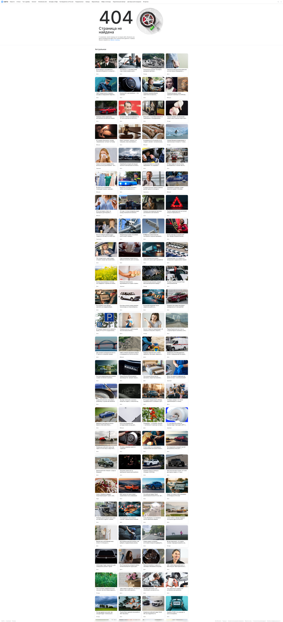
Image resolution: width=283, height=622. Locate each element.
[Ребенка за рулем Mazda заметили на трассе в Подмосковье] (153, 88)
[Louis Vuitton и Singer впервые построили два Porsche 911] (177, 513)
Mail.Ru (3, 620)
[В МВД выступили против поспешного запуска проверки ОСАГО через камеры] (153, 230)
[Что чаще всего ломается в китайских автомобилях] (177, 583)
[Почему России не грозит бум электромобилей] (177, 277)
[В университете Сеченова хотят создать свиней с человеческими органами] (153, 135)
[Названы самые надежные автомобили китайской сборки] (106, 112)
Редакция (224, 620)
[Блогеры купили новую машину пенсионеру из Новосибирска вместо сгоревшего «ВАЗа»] (130, 300)
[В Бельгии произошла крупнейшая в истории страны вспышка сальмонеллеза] (130, 277)
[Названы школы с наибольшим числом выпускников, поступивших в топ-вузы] (130, 324)
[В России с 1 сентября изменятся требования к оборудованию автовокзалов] (153, 112)
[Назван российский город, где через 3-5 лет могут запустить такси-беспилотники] (106, 442)
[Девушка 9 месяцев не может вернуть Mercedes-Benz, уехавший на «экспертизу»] (106, 418)
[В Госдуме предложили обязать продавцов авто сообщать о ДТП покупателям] (153, 395)
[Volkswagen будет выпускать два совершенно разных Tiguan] (106, 560)
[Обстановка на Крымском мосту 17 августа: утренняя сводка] (106, 348)
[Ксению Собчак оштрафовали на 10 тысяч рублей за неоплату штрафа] (130, 112)
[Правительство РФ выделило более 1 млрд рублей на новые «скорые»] (177, 348)
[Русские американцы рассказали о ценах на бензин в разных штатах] (106, 371)
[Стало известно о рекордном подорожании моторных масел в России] (153, 442)
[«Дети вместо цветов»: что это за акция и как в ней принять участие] (130, 583)
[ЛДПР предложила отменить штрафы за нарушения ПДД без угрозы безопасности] (106, 88)
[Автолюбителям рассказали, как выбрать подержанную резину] (130, 536)
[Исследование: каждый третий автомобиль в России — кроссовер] (177, 442)
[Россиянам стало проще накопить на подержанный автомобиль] (106, 300)
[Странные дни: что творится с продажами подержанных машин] (177, 253)
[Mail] (2, 2)
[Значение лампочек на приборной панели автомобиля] (130, 466)
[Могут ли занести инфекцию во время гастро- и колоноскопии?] (177, 371)
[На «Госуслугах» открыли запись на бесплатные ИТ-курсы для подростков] (130, 560)
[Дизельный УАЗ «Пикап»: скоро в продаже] (106, 466)
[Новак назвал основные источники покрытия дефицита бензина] (153, 536)
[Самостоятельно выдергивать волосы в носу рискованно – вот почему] (106, 159)
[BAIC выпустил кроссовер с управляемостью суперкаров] (130, 489)
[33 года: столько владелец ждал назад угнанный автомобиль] (130, 206)
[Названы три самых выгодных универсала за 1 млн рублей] (177, 300)
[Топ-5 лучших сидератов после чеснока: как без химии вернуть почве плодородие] (106, 583)
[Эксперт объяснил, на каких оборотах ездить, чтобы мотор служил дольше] (130, 395)
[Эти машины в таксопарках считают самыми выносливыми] (130, 513)
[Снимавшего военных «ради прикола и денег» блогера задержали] (177, 182)
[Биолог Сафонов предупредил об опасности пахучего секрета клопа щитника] (153, 324)
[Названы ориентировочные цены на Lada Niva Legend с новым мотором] (106, 513)
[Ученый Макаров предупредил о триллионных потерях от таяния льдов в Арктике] (177, 135)
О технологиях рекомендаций (259, 620)
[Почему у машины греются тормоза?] (130, 442)
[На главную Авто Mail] (5, 2)
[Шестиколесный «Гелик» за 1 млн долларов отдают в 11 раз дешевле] (177, 466)
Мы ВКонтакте (218, 620)
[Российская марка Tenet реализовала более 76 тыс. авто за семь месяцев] (153, 489)
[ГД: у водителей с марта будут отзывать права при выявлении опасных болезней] (106, 253)
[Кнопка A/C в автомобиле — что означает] (130, 88)
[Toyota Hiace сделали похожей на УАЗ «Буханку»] (130, 607)
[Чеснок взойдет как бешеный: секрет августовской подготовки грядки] (177, 112)
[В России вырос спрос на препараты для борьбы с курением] (106, 206)
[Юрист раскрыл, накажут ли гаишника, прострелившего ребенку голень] (130, 135)
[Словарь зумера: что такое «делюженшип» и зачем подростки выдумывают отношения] (177, 395)
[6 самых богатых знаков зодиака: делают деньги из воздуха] (153, 182)
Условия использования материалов (236, 620)
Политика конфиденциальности (273, 620)
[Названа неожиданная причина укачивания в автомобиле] (153, 206)
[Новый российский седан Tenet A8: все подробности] (153, 607)
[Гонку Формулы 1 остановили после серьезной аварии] (153, 513)
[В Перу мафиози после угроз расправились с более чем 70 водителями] (177, 159)
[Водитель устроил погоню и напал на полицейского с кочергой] (130, 182)
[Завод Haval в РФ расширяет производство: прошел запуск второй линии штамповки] (130, 371)
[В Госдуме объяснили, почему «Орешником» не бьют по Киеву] (106, 135)
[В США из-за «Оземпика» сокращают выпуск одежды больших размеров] (106, 182)
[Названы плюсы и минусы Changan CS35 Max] (153, 466)
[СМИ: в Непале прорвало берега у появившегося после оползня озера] (130, 348)
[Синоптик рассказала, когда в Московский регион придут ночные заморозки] (153, 277)
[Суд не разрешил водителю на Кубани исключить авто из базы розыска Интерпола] (130, 253)
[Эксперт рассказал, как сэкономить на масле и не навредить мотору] (153, 583)
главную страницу (115, 40)
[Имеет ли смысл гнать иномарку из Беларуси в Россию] (177, 489)
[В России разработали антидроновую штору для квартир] (130, 418)
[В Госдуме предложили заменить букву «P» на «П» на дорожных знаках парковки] (106, 324)
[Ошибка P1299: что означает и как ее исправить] (177, 607)
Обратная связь (248, 620)
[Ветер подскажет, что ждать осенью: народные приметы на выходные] (177, 536)
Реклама (14, 620)
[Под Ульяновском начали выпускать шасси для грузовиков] (153, 253)
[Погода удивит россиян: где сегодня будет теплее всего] (106, 607)
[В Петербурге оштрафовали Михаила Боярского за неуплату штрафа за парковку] (106, 64)
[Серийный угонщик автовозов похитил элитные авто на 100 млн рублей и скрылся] (130, 159)
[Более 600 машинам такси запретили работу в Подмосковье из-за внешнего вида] (153, 300)
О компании (8, 620)
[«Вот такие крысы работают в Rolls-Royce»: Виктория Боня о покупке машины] (177, 560)
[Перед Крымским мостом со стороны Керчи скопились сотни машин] (177, 324)
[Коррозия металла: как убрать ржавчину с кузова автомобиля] (106, 395)
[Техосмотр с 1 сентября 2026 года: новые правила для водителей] (130, 64)
